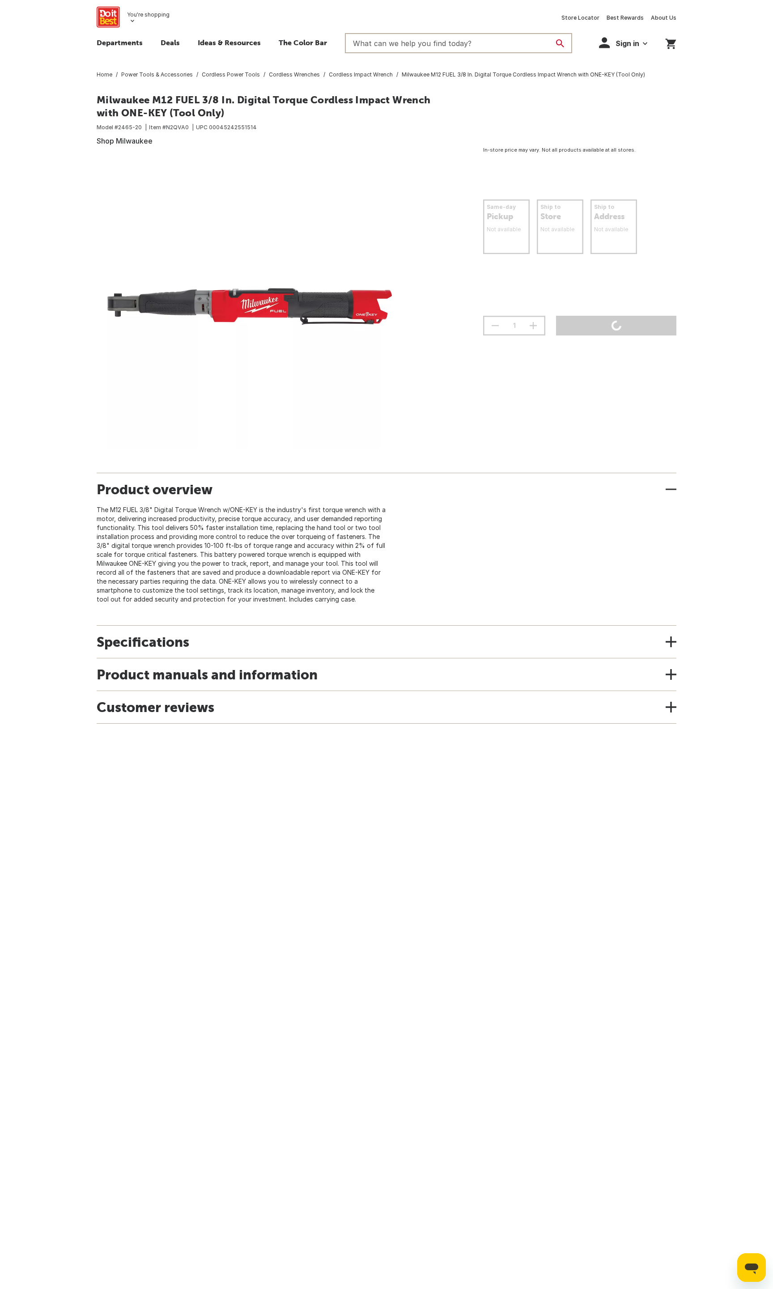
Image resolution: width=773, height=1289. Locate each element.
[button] (623, 42)
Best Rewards (625, 17)
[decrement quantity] (495, 325)
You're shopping (148, 14)
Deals (170, 42)
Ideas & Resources (229, 42)
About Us (663, 17)
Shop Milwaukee (125, 140)
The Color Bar (303, 42)
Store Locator (580, 17)
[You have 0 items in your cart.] (670, 42)
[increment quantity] (533, 325)
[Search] (560, 43)
